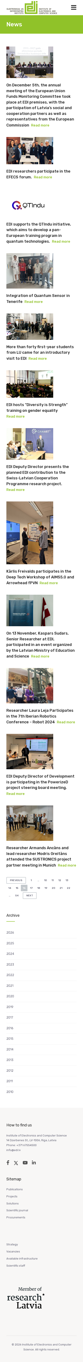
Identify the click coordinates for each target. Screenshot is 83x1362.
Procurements (15, 1217)
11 (53, 880)
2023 (10, 964)
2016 (9, 1028)
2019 (9, 1007)
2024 (10, 954)
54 (17, 895)
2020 (10, 996)
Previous (16, 880)
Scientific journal (17, 1210)
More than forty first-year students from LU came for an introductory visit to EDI (40, 353)
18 (38, 887)
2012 (9, 1071)
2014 (9, 1049)
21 (61, 887)
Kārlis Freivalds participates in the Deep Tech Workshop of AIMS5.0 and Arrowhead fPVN (40, 577)
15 (17, 887)
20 (53, 887)
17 (31, 887)
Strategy (12, 1244)
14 (9, 887)
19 (45, 887)
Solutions (12, 1203)
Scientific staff (15, 1265)
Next (29, 895)
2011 (9, 1081)
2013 (9, 1060)
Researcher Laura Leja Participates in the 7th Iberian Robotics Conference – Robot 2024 (39, 716)
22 (68, 887)
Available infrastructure (22, 1258)
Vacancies (13, 1251)
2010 (9, 1092)
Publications (14, 1189)
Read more (40, 125)
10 (45, 880)
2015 (9, 1039)
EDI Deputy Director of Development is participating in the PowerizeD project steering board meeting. (40, 782)
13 (67, 880)
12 (59, 880)
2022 (10, 975)
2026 (10, 933)
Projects (11, 1196)
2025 (10, 943)
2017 (9, 1017)
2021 (9, 986)
